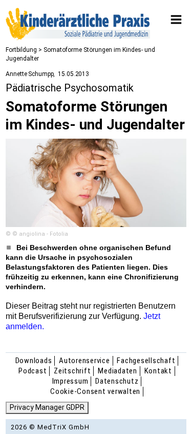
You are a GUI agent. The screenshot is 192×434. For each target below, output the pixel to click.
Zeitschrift (72, 370)
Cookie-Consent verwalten (95, 391)
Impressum (70, 381)
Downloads (33, 360)
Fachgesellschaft (146, 360)
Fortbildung (21, 49)
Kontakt (158, 370)
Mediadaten (117, 370)
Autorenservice (84, 360)
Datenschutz (116, 381)
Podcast (32, 370)
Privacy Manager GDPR (47, 407)
